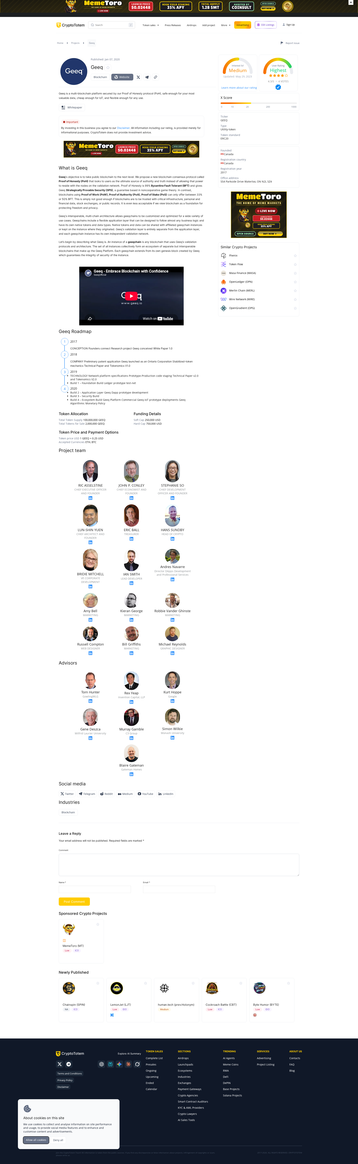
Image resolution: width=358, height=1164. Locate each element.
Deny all (58, 1140)
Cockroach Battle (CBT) (221, 1004)
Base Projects (231, 1089)
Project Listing (265, 1064)
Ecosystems (185, 1070)
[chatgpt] (101, 1064)
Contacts (294, 1058)
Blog (292, 1070)
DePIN (227, 1083)
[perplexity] (110, 1064)
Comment (63, 850)
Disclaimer (63, 1087)
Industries (184, 1077)
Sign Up (290, 24)
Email (146, 882)
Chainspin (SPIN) (74, 1004)
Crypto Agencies (188, 1095)
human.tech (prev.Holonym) (176, 1004)
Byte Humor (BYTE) (266, 1004)
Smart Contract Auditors (193, 1101)
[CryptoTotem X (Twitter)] (59, 1064)
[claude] (128, 1064)
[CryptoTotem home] (70, 28)
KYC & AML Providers (191, 1107)
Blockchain (100, 77)
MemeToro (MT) (73, 946)
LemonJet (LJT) (120, 1004)
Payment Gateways (189, 1089)
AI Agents (229, 1058)
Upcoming (152, 1077)
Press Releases (173, 25)
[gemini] (119, 1064)
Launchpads (185, 1064)
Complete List (154, 1058)
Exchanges (184, 1083)
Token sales (149, 25)
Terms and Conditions (69, 1073)
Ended (150, 1083)
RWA (226, 1070)
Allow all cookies (36, 1140)
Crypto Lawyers (187, 1114)
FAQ (291, 1064)
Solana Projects (232, 1095)
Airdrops (191, 25)
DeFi (225, 1077)
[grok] (137, 1064)
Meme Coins (230, 1064)
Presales (151, 1064)
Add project (208, 25)
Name (62, 882)
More (224, 25)
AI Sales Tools (186, 1120)
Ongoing (151, 1070)
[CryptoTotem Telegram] (68, 1064)
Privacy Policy (65, 1080)
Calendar (151, 1089)
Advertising (242, 25)
